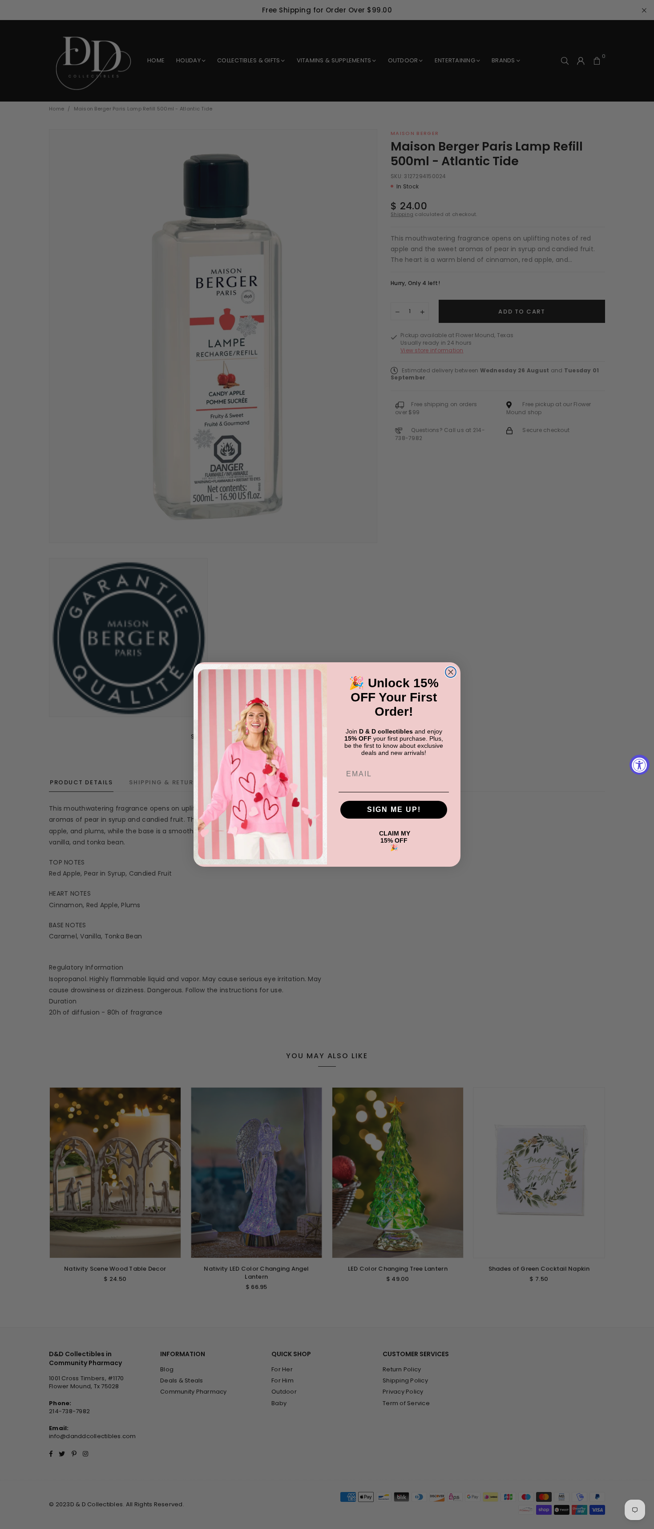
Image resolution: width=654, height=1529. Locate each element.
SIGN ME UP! (394, 809)
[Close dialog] (450, 672)
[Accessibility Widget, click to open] (640, 764)
